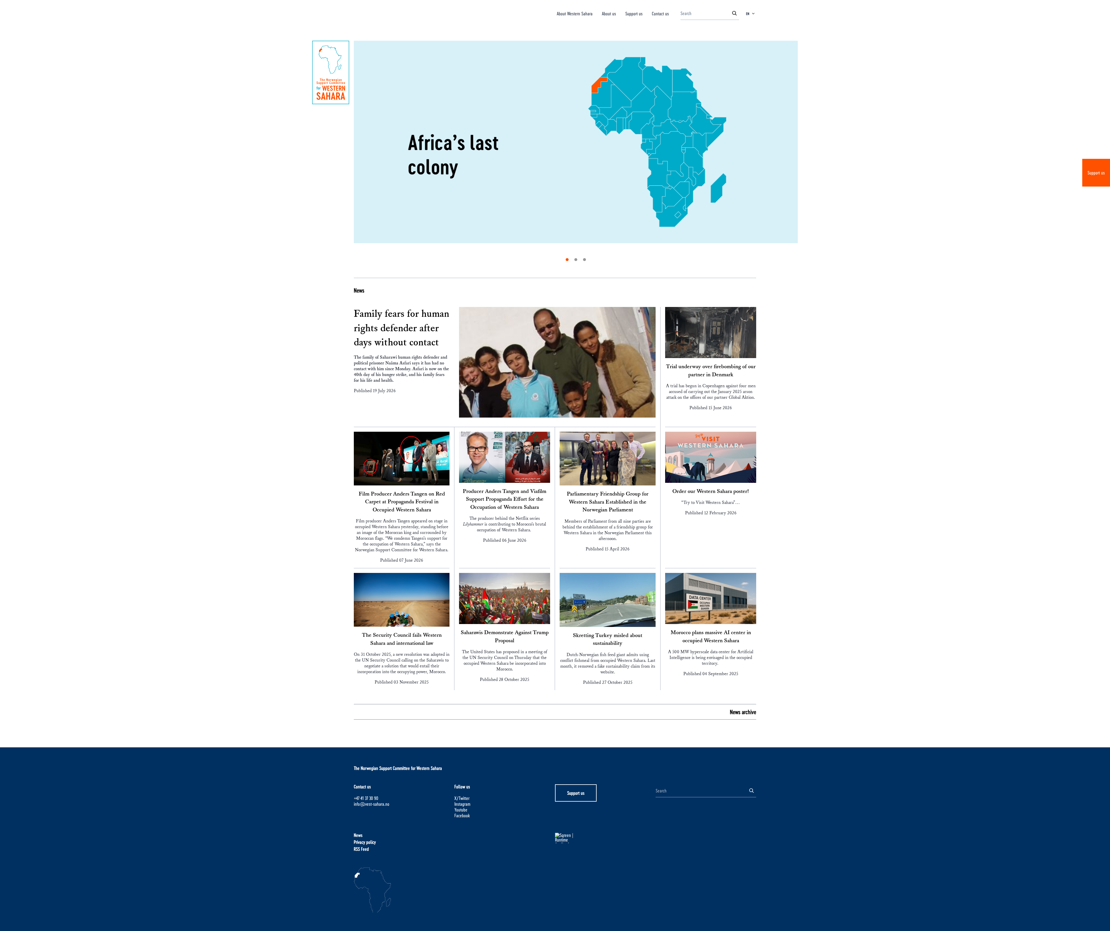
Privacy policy (365, 842)
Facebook (462, 815)
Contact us (660, 13)
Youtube (460, 809)
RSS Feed (361, 849)
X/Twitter (461, 798)
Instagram (462, 804)
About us (609, 13)
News (359, 290)
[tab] (567, 259)
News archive (743, 711)
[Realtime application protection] (605, 838)
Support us (1096, 172)
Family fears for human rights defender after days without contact (401, 328)
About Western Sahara (575, 13)
